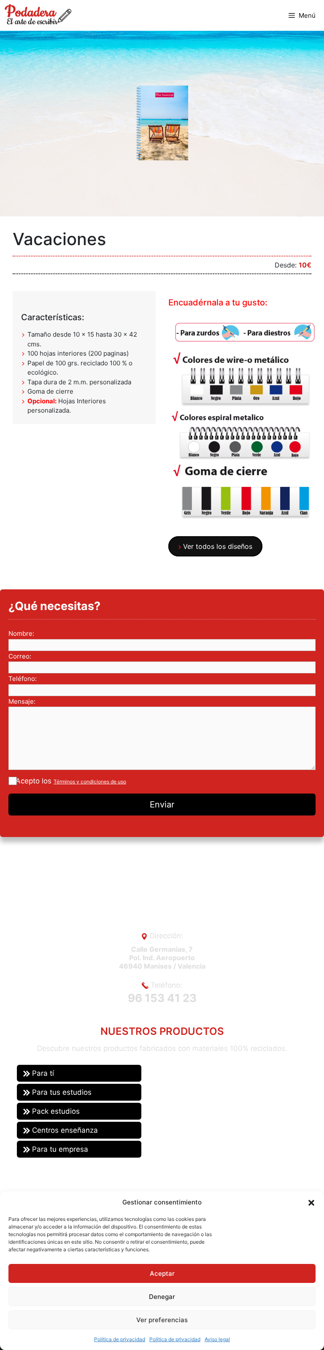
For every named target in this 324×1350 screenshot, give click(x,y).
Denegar (162, 1297)
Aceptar (162, 1273)
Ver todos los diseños (216, 546)
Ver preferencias (162, 1320)
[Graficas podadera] (37, 14)
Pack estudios (55, 1111)
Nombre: (21, 633)
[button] (311, 1202)
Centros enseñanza (64, 1130)
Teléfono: (22, 679)
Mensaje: (21, 701)
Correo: (19, 656)
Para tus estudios (61, 1092)
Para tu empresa (59, 1149)
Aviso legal (217, 1339)
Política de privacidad (119, 1339)
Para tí (42, 1073)
